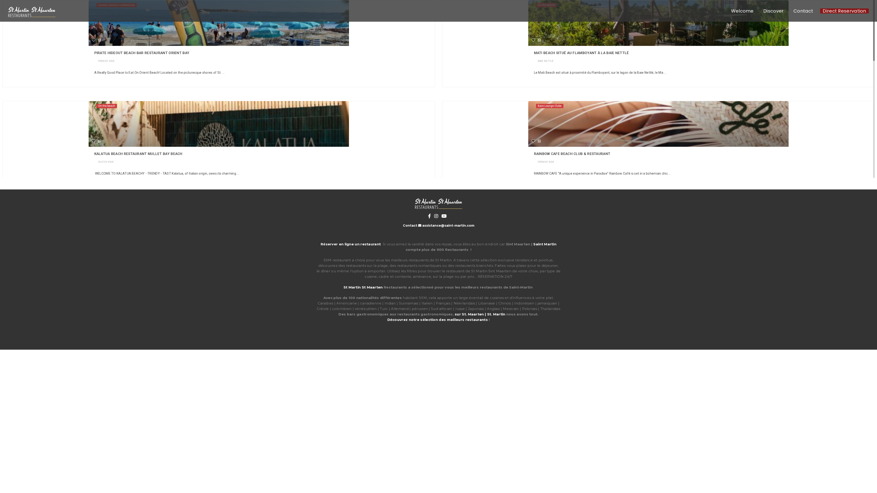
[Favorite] (93, 40)
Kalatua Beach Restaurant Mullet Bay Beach (138, 154)
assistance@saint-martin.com (448, 225)
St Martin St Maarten (363, 287)
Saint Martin (544, 244)
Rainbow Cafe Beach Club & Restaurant (572, 154)
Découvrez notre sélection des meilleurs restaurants (437, 319)
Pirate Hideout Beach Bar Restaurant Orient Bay (142, 53)
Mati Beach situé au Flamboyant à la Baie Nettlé (581, 53)
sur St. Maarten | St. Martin (480, 314)
